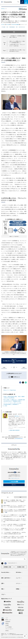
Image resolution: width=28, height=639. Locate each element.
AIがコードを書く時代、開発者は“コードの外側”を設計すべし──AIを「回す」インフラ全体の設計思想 (14, 525)
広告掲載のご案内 (20, 567)
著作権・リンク (8, 619)
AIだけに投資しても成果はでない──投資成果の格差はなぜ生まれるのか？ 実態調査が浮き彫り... (14, 400)
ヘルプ (6, 617)
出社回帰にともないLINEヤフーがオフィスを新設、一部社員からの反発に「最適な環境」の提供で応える (14, 537)
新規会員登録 (14, 481)
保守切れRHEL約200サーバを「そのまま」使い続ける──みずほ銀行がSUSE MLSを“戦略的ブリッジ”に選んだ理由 (14, 520)
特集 (2, 589)
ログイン (14, 484)
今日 (7, 497)
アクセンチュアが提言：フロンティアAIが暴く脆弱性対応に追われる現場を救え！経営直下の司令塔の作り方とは (14, 511)
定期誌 (17, 589)
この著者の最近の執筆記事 (13, 430)
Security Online (5, 572)
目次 (14, 31)
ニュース (18, 578)
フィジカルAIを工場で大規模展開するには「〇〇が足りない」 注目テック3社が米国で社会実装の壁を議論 (14, 541)
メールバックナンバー (14, 478)
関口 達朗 (8, 24)
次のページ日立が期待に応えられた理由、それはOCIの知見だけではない (14, 361)
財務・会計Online (5, 578)
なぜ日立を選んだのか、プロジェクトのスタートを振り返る (17, 45)
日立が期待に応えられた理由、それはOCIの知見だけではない (17, 50)
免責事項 (7, 623)
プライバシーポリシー (9, 628)
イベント (18, 583)
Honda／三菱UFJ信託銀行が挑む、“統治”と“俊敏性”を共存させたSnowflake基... (14, 397)
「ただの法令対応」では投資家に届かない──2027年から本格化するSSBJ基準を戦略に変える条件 (14, 533)
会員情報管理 (7, 621)
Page (4, 36)
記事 (2, 583)
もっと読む (5, 405)
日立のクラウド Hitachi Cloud (10, 390)
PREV (4, 367)
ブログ (2, 594)
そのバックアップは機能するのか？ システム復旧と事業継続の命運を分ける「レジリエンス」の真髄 (14, 515)
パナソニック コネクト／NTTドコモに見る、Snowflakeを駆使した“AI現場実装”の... (13, 403)
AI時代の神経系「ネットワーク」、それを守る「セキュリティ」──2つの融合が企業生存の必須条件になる (14, 506)
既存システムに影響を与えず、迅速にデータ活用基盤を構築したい (17, 42)
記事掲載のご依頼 (7, 567)
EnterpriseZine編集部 (15, 24)
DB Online (17, 416)
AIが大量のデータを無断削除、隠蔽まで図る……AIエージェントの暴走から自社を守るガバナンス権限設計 (14, 500)
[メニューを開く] (2, 2)
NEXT (24, 367)
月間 (20, 497)
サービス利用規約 (8, 626)
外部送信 (7, 630)
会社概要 (7, 625)
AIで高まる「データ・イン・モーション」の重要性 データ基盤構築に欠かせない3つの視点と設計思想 (14, 529)
